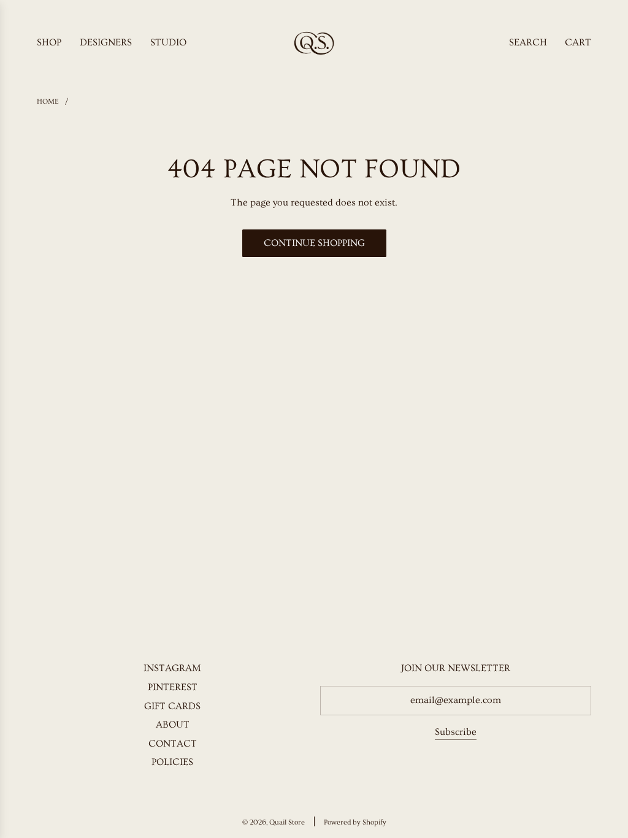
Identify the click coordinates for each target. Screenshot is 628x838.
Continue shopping (314, 242)
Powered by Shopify (355, 822)
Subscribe (456, 731)
